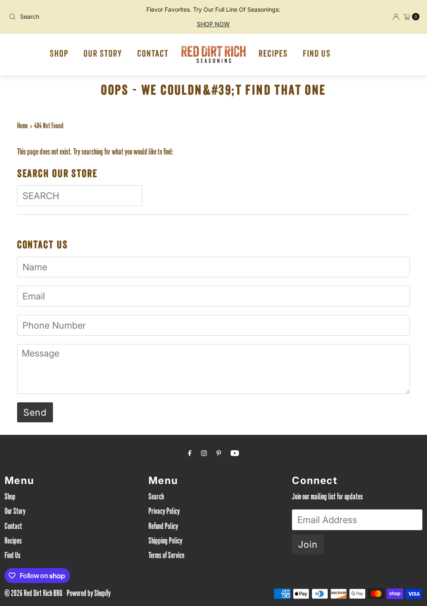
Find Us (317, 54)
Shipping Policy (165, 541)
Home (22, 126)
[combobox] (72, 16)
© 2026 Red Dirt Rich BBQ (33, 594)
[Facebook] (189, 454)
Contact (152, 54)
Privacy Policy (164, 512)
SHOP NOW (213, 23)
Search (156, 497)
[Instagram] (204, 454)
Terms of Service (166, 556)
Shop (59, 54)
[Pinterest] (218, 454)
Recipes (273, 54)
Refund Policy (163, 527)
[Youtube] (235, 454)
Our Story (102, 54)
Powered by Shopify (89, 594)
